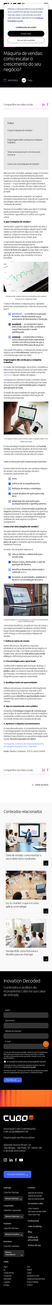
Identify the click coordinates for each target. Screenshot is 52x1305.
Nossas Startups (12, 1199)
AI (4, 1270)
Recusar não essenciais (26, 40)
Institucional (33, 1221)
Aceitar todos (26, 34)
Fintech (30, 1285)
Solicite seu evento (35, 1196)
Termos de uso (34, 1245)
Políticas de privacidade (33, 1238)
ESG (28, 1267)
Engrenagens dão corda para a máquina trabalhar (24, 141)
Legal (29, 1273)
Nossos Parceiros (12, 1234)
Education (7, 1279)
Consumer (7, 1276)
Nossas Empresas (12, 1217)
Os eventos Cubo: (35, 1204)
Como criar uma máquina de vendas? (23, 164)
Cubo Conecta (33, 1209)
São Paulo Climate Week (37, 1212)
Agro (5, 1267)
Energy (6, 1285)
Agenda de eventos (35, 1193)
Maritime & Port (33, 1276)
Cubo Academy (35, 1226)
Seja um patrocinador (36, 1199)
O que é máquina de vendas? (19, 131)
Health (29, 1270)
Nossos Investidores (10, 1253)
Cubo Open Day (34, 1215)
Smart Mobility (32, 1282)
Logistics (7, 1282)
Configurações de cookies (26, 27)
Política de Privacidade (29, 1067)
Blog (30, 1232)
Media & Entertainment (36, 1279)
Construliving (9, 1273)
